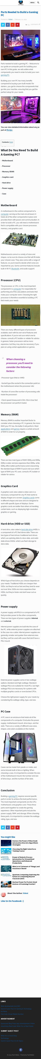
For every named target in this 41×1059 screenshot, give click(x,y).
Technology (5, 1038)
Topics (21, 1041)
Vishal (10, 19)
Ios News (4, 1011)
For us (23, 1026)
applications (5, 429)
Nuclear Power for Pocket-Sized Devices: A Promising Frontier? (24, 883)
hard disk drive (27, 530)
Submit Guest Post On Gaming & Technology (16, 1009)
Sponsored (4, 1023)
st (9, 1041)
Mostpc (10, 130)
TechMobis (30, 1055)
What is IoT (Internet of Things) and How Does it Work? (26, 867)
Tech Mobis (15, 1055)
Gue (7, 1041)
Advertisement (25, 1023)
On (15, 1041)
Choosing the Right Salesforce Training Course (24, 850)
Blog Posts (12, 1023)
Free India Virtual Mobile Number (12, 1014)
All (17, 1041)
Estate (31, 1026)
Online (32, 1023)
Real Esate (13, 1026)
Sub (2, 1041)
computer (4, 214)
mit (5, 1041)
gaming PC (5, 75)
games (17, 429)
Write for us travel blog (9, 1036)
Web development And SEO (10, 1006)
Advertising (5, 1026)
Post (12, 1041)
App (18, 1023)
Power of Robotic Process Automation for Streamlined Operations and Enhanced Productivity (23, 860)
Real (26, 1026)
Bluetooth (15, 269)
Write (18, 1026)
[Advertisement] (20, 929)
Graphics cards (28, 498)
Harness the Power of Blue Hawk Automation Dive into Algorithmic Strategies (25, 843)
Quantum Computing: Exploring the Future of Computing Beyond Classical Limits (25, 877)
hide (11, 142)
